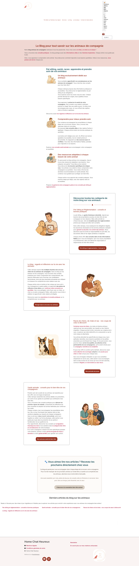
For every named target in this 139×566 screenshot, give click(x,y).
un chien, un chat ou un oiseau (85, 50)
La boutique (76, 20)
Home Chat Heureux (37, 541)
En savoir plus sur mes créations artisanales (83, 545)
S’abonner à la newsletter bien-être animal (69, 487)
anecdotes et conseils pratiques (50, 297)
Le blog (70, 20)
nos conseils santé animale (60, 147)
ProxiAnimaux (35, 554)
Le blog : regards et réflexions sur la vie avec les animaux (19, 511)
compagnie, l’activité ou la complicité (86, 347)
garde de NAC (43, 433)
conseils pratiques (43, 53)
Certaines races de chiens (81, 326)
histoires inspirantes (88, 53)
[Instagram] (49, 559)
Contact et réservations (87, 20)
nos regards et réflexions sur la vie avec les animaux (73, 113)
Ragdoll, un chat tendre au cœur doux (91, 362)
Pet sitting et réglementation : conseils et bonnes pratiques (20, 507)
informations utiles (72, 53)
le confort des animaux (97, 229)
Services (64, 20)
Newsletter (73, 542)
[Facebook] (44, 559)
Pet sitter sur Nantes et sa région (52, 20)
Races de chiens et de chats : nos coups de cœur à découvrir (102, 507)
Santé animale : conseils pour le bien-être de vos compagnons (61, 507)
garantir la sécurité (82, 229)
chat (80, 354)
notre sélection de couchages (82, 352)
